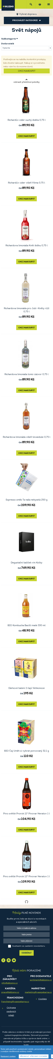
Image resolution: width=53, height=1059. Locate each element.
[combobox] (26, 48)
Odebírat (26, 953)
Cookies (42, 999)
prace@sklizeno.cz (10, 992)
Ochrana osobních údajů (11, 1011)
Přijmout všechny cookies (33, 1056)
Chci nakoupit (26, 71)
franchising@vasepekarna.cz (15, 1002)
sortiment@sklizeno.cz (41, 980)
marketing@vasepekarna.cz (38, 992)
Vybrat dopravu (28, 14)
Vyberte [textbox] (6, 48)
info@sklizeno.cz (10, 983)
